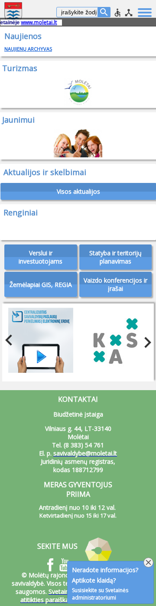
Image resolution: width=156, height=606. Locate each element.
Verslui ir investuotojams (40, 257)
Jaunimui (18, 119)
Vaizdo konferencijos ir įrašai (115, 284)
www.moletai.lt (35, 22)
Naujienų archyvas (28, 49)
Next (145, 340)
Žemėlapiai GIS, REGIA (41, 284)
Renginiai (20, 212)
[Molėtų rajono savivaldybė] (14, 13)
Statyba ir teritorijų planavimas (115, 257)
